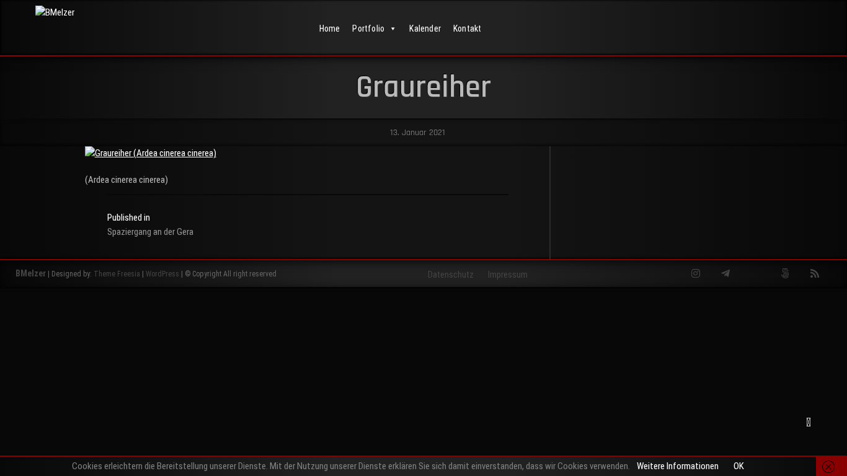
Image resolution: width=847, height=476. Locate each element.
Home (329, 28)
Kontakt (467, 28)
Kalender (425, 28)
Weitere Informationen (678, 466)
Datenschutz (451, 275)
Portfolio (368, 28)
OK (739, 466)
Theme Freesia (117, 274)
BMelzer (31, 273)
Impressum (508, 275)
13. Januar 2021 (416, 132)
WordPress (162, 274)
